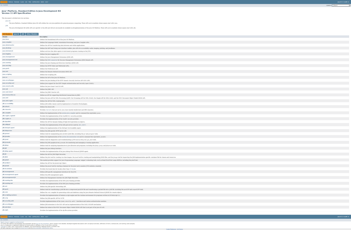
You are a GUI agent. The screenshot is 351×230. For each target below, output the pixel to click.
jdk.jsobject (6, 162)
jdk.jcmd (5, 139)
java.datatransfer (8, 45)
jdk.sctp (5, 198)
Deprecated (36, 2)
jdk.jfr (4, 154)
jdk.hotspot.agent (8, 127)
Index (42, 2)
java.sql (5, 89)
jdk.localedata (7, 168)
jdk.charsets (7, 109)
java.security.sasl (8, 83)
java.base (6, 39)
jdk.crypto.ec (7, 118)
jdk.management (8, 171)
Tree (29, 2)
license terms (24, 228)
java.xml (5, 97)
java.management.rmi (10, 59)
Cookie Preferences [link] (171, 229)
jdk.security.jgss (8, 204)
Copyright (3, 226)
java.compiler (7, 42)
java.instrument (8, 51)
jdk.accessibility (8, 103)
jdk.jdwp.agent (7, 151)
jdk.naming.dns (8, 180)
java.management (9, 56)
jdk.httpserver (7, 130)
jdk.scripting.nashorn (10, 195)
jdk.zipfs (5, 210)
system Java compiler (69, 113)
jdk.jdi (5, 148)
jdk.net (5, 186)
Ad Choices (180, 229)
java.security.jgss (8, 80)
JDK (6, 25)
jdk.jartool (6, 133)
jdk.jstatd (6, 165)
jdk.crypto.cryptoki (9, 115)
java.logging (7, 54)
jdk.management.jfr (9, 177)
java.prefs (6, 68)
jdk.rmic (5, 192)
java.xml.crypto (8, 100)
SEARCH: (328, 5)
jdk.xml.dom (7, 207)
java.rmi (5, 71)
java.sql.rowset (8, 92)
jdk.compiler (7, 112)
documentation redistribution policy (43, 228)
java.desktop (7, 48)
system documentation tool (70, 137)
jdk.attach (6, 106)
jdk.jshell (6, 160)
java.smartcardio (8, 86)
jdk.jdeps (6, 145)
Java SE (7, 21)
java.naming (7, 62)
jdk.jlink (5, 157)
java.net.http (7, 65)
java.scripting (7, 74)
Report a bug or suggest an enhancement (12, 222)
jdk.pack (5, 189)
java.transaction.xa (9, 95)
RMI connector (52, 60)
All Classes (4, 5)
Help (46, 2)
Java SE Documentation (42, 223)
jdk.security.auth (8, 201)
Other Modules (32, 34)
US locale (73, 169)
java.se (5, 77)
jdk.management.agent (10, 174)
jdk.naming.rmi (8, 183)
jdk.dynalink (7, 121)
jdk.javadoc (6, 136)
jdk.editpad (6, 124)
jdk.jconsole (7, 142)
